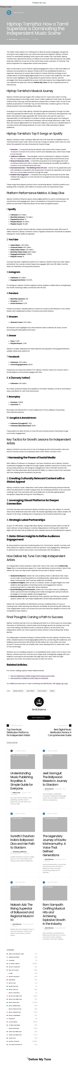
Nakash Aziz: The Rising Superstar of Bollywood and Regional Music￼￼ (22, 912)
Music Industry (42, 691)
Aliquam (11, 960)
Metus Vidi (12, 983)
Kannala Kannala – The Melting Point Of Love (28, 168)
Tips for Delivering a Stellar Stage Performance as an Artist (32, 676)
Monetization (13, 986)
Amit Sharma (13, 39)
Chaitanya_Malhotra (20, 852)
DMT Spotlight (14, 970)
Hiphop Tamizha (18, 691)
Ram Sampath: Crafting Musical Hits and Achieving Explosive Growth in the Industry (54, 914)
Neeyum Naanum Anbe (19, 161)
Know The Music (14, 976)
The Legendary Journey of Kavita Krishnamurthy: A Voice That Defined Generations (54, 845)
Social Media (13, 1022)
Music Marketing (14, 1005)
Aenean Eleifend (14, 957)
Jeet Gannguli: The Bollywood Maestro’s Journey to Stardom (55, 779)
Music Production (15, 1009)
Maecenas (12, 980)
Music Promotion (15, 1012)
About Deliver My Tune (16, 954)
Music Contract (14, 993)
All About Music (14, 963)
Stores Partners (14, 1025)
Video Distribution (15, 1031)
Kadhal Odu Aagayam (19, 175)
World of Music (14, 1041)
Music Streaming (14, 1015)
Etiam (10, 973)
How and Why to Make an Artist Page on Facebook (29, 678)
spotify (52, 691)
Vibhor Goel (16, 792)
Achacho (14, 149)
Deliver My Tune (62, 683)
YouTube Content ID (15, 1044)
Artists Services (14, 967)
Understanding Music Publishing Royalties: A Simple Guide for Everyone (21, 781)
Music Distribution (15, 996)
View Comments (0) (38, 717)
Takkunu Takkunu (17, 156)
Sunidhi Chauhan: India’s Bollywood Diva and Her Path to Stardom (22, 842)
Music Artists (30, 691)
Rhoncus (12, 1018)
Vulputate (12, 1038)
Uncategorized (14, 1028)
